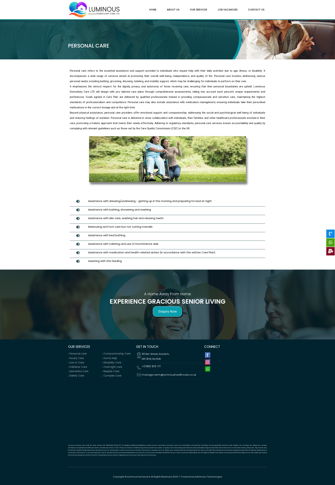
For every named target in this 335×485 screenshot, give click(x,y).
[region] (167, 304)
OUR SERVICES (198, 9)
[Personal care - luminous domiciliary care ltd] (94, 9)
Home (263, 45)
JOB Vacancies (227, 9)
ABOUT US (173, 9)
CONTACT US (256, 9)
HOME (152, 9)
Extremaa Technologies (208, 476)
